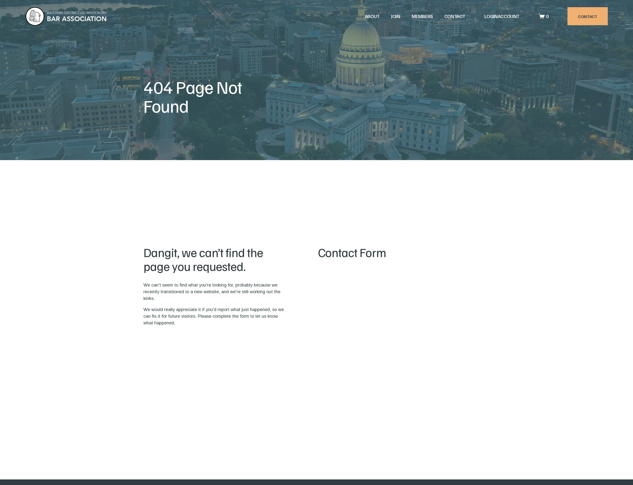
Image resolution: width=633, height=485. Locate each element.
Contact (454, 16)
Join (395, 16)
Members (422, 16)
